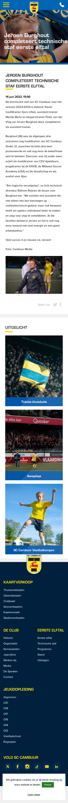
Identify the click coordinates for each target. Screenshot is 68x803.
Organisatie (10, 643)
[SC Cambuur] (34, 7)
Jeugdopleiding (18, 689)
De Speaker (10, 671)
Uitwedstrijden (12, 595)
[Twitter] (7, 766)
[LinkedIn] (56, 766)
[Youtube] (47, 766)
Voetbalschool (12, 736)
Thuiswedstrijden (13, 590)
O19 (5, 708)
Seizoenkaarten (12, 607)
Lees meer (34, 794)
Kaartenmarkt (11, 612)
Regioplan (9, 742)
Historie (8, 638)
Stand (40, 654)
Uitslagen (43, 660)
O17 (5, 714)
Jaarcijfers (9, 654)
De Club (11, 630)
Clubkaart (9, 601)
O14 (5, 725)
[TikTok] (37, 766)
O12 (5, 730)
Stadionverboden (13, 618)
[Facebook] (17, 766)
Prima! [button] (47, 784)
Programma (44, 649)
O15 (5, 719)
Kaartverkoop (18, 581)
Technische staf (46, 643)
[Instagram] (27, 766)
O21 (5, 703)
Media (7, 666)
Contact (8, 677)
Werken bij (9, 660)
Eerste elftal (50, 630)
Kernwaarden (11, 649)
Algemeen (9, 697)
